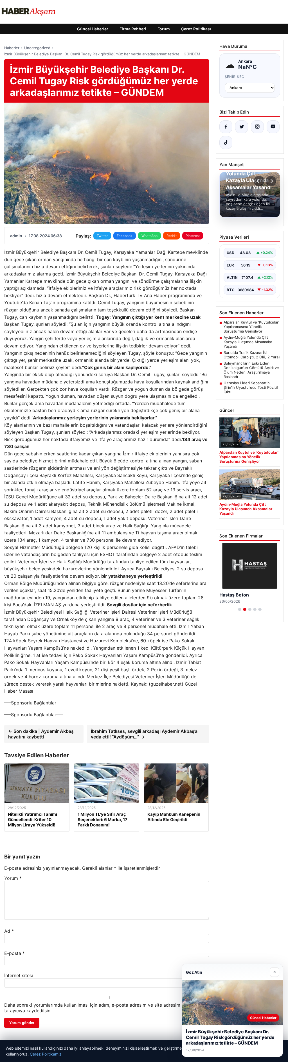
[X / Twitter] (241, 126)
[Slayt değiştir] (239, 609)
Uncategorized (37, 48)
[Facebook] (225, 126)
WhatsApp (149, 236)
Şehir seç (235, 76)
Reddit (171, 236)
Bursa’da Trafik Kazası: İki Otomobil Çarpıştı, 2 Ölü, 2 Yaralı (252, 354)
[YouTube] (273, 126)
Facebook (124, 236)
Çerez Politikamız (46, 1054)
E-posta (14, 953)
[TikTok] (225, 142)
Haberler (11, 48)
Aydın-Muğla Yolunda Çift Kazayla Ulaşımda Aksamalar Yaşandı (248, 342)
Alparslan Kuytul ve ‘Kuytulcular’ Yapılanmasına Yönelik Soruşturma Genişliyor (251, 326)
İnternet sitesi (18, 975)
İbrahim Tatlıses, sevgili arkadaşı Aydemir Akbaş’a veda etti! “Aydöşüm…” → (144, 734)
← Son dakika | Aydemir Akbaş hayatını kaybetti (41, 734)
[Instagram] (257, 126)
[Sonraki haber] (271, 181)
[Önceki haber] (259, 181)
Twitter (102, 236)
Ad (9, 931)
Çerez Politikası (196, 28)
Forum (164, 28)
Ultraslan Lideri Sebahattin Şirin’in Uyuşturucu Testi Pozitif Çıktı (251, 387)
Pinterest (193, 236)
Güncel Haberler (92, 28)
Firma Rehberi (133, 28)
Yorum (13, 878)
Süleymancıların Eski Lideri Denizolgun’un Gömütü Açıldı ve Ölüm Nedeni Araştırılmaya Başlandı (251, 370)
